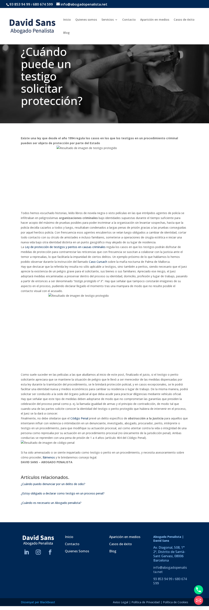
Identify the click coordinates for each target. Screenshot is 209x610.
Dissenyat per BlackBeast (38, 602)
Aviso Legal (120, 602)
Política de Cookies (175, 602)
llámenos (49, 457)
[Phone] (198, 589)
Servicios (107, 19)
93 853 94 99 (19, 4)
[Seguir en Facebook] (50, 552)
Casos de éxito (184, 19)
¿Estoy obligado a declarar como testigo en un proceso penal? (62, 493)
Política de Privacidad (145, 602)
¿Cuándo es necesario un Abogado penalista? (51, 503)
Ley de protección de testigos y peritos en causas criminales (65, 247)
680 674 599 (43, 4)
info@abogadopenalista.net (170, 569)
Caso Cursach (98, 262)
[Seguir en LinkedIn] (26, 552)
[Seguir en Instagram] (38, 552)
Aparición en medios (154, 19)
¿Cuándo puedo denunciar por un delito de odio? (53, 484)
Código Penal (79, 418)
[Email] (198, 600)
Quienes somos (86, 19)
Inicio (67, 19)
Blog (66, 33)
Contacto (129, 19)
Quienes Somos (77, 551)
